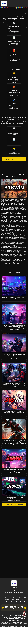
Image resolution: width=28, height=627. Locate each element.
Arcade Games (9, 595)
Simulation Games (10, 599)
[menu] (25, 3)
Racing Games (14, 597)
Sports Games (19, 599)
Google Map (23, 601)
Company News (15, 601)
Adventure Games (18, 592)
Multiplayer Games (18, 595)
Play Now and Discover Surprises (14, 504)
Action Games (9, 592)
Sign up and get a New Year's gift (14, 159)
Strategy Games (5, 601)
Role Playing (22, 597)
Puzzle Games (6, 597)
